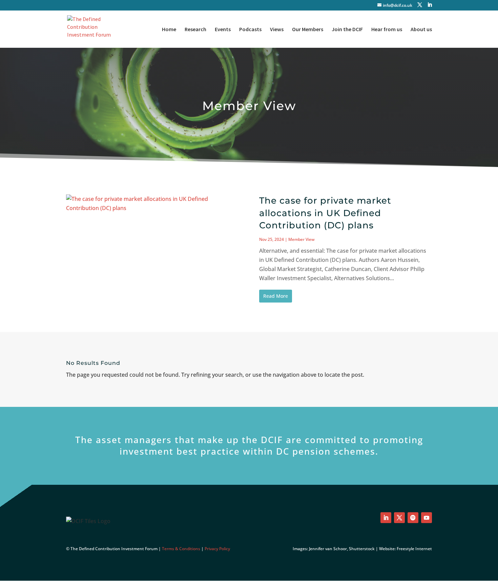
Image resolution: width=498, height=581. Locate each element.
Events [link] (223, 30)
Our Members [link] (307, 30)
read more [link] (275, 296)
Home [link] (169, 30)
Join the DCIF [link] (347, 30)
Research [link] (195, 30)
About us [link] (421, 30)
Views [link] (277, 30)
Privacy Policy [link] (217, 549)
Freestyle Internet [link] (414, 549)
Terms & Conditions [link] (181, 549)
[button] (419, 4)
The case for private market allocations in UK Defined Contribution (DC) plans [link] (325, 213)
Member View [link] (301, 239)
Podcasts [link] (250, 30)
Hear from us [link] (386, 30)
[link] (92, 28)
